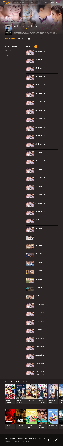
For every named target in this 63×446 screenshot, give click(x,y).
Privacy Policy (17, 441)
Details (20, 39)
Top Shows (12, 438)
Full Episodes (10, 39)
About (40, 438)
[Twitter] (55, 440)
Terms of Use (26, 441)
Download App (32, 438)
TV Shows (44, 2)
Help (26, 438)
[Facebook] (48, 440)
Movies (52, 2)
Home (6, 438)
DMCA (31, 441)
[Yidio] (6, 2)
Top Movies (20, 438)
